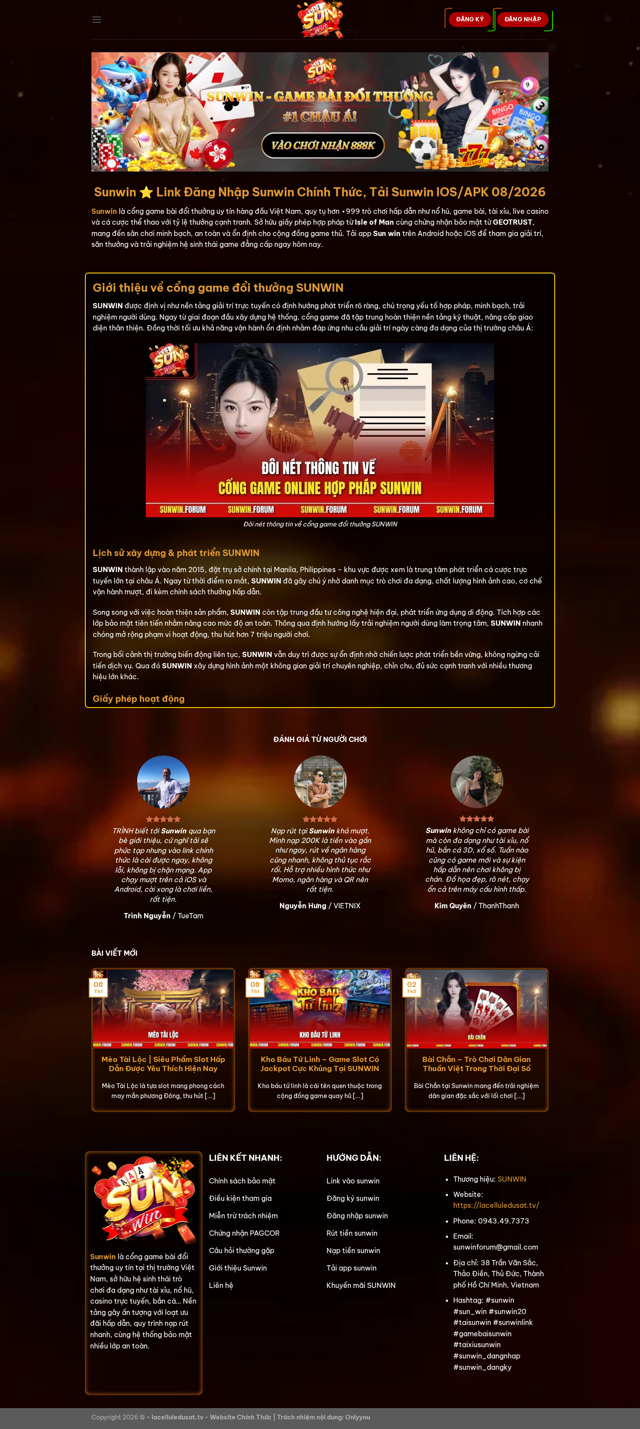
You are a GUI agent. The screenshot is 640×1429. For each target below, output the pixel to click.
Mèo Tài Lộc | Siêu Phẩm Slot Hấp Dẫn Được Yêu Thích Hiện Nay (163, 1064)
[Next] (550, 1045)
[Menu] (96, 19)
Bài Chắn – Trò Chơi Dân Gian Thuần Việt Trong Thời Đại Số (476, 1064)
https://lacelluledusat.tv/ (496, 1205)
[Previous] (89, 1045)
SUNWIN (512, 1179)
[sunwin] (320, 19)
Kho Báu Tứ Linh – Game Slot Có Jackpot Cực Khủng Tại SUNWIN (319, 1064)
